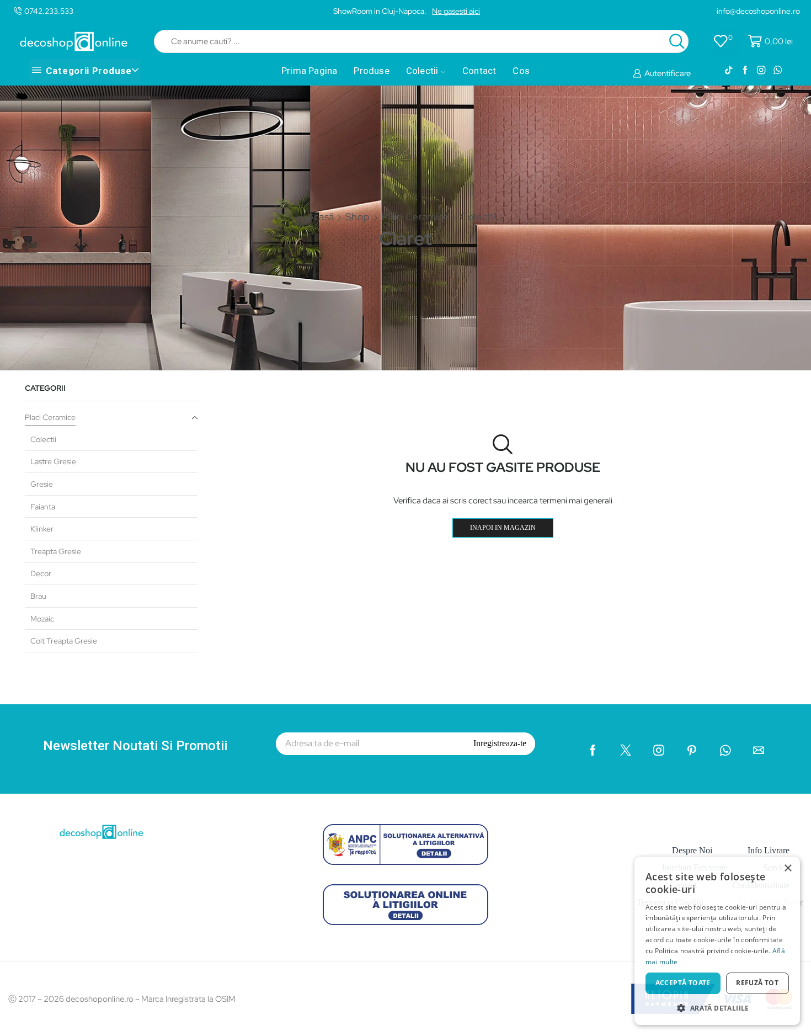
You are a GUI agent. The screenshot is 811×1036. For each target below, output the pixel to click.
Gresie (41, 484)
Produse (371, 70)
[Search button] (677, 41)
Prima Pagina (309, 70)
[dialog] (717, 941)
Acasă (320, 216)
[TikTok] (728, 71)
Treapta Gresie (55, 551)
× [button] (787, 868)
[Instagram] (761, 71)
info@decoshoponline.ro (758, 11)
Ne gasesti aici (456, 11)
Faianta (42, 507)
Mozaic (42, 619)
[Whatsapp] (777, 71)
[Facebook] (745, 71)
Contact (479, 70)
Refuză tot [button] (757, 982)
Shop (357, 216)
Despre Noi (692, 850)
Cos (521, 70)
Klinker (42, 529)
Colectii (422, 70)
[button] (717, 1007)
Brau (38, 596)
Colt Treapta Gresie (63, 641)
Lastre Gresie (53, 461)
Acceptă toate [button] (683, 982)
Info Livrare (768, 850)
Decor (40, 573)
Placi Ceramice (415, 216)
